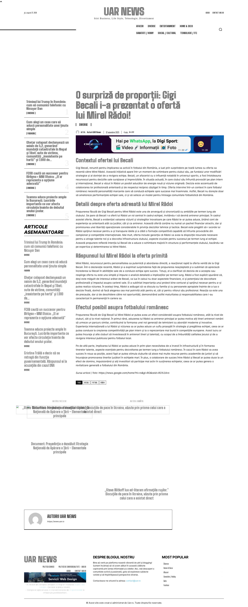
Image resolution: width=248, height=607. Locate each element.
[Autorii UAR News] (78, 132)
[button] (220, 29)
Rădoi (103, 382)
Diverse (30, 113)
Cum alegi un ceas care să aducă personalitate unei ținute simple (47, 125)
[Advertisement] (124, 58)
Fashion (31, 133)
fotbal (94, 382)
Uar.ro (130, 602)
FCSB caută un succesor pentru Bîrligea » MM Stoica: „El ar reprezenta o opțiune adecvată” (47, 178)
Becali (86, 382)
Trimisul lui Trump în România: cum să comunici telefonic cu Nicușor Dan (46, 105)
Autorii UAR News (94, 132)
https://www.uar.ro (55, 521)
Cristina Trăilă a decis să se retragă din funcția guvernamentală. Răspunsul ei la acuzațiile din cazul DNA (45, 359)
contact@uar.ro (133, 580)
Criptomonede (76, 590)
